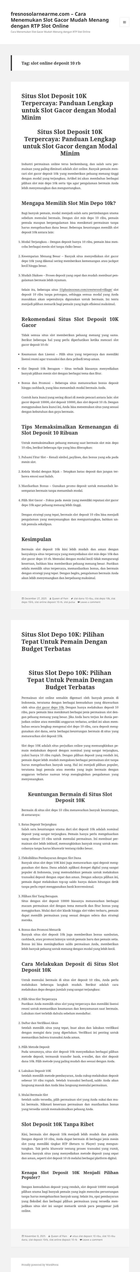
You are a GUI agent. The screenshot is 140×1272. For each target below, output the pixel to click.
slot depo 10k (102, 598)
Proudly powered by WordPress (40, 1264)
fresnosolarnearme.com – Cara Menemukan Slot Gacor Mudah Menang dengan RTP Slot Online (60, 19)
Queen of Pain (60, 598)
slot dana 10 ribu (83, 598)
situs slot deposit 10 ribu (87, 1236)
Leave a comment (90, 602)
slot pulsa (69, 602)
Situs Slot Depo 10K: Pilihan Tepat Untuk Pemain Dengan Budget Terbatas (64, 641)
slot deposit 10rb (38, 1239)
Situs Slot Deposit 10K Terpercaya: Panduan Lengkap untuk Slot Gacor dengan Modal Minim (69, 106)
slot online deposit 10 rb (48, 602)
